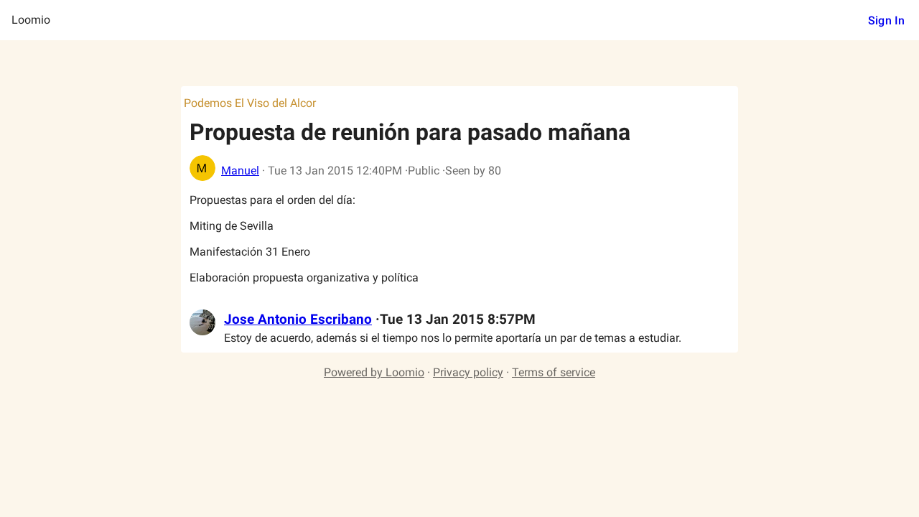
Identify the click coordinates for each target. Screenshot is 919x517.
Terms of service (553, 372)
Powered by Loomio (374, 372)
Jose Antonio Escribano (298, 319)
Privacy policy (468, 372)
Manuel (240, 170)
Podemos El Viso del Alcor (250, 103)
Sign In (886, 20)
